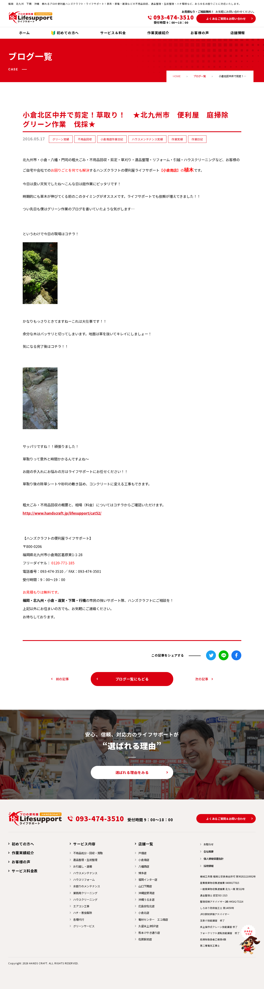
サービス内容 (84, 843)
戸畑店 (142, 853)
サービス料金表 (25, 870)
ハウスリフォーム (84, 879)
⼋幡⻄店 (143, 866)
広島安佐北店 (146, 906)
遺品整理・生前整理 (85, 860)
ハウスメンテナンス (85, 873)
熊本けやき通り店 (149, 933)
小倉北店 (143, 913)
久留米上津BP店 (148, 926)
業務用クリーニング (85, 893)
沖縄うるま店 (146, 899)
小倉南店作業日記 (112, 139)
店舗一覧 (145, 843)
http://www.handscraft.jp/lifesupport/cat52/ (62, 513)
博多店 (142, 873)
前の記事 (62, 679)
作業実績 (177, 139)
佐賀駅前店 (145, 939)
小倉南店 (143, 860)
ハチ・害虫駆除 (82, 913)
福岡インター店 (147, 879)
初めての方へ (23, 843)
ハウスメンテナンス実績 (147, 139)
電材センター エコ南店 (153, 919)
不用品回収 (85, 139)
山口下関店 (145, 886)
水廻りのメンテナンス (86, 886)
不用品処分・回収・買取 (88, 853)
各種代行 (78, 919)
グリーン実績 (60, 139)
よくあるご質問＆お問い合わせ (226, 18)
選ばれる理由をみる (132, 772)
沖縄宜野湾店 (146, 893)
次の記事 (201, 679)
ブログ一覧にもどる (132, 678)
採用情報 (208, 866)
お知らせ (208, 844)
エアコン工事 (81, 906)
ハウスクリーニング (85, 899)
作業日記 (197, 139)
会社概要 (208, 851)
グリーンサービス (83, 926)
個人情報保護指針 (213, 859)
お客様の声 (21, 861)
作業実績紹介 (23, 852)
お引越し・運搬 (82, 866)
